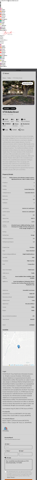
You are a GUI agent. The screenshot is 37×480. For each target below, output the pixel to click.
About (1, 41)
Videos (1, 38)
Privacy (12, 477)
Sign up (1, 30)
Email (22, 450)
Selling (1, 37)
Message (9, 457)
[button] (18, 347)
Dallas (9, 78)
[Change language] (1, 8)
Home (4, 78)
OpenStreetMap (19, 365)
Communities (3, 40)
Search (1, 35)
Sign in (5, 30)
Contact (2, 43)
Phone (8, 450)
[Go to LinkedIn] (0, 6)
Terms (8, 477)
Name (8, 444)
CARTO (32, 365)
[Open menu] (0, 68)
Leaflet (11, 365)
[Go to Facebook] (0, 2)
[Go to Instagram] (0, 3)
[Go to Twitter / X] (0, 5)
